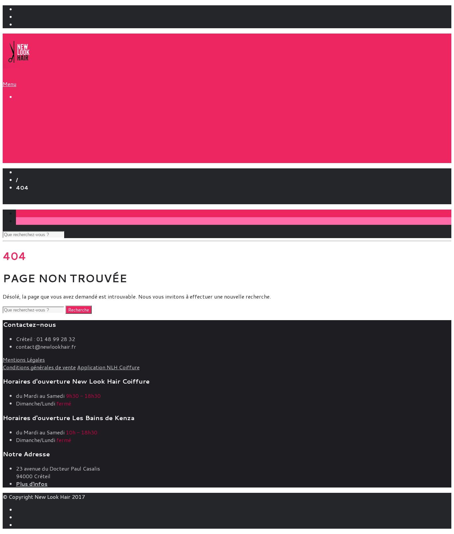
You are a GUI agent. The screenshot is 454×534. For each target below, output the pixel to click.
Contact (26, 200)
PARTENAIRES (47, 144)
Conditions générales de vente (39, 367)
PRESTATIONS (38, 110)
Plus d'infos (32, 484)
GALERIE (29, 152)
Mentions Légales (24, 359)
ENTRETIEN (44, 136)
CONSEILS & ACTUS (47, 128)
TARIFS (27, 119)
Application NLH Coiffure (108, 367)
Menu (9, 84)
